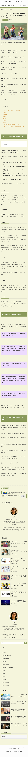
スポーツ (5, 661)
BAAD (4, 112)
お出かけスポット (7, 655)
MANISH (5, 120)
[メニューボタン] (1, 2)
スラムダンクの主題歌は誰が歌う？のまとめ (13, 126)
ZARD (4, 122)
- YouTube (4, 144)
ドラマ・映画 (6, 488)
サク (14, 517)
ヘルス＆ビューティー (8, 667)
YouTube (5, 652)
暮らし (4, 676)
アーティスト (6, 658)
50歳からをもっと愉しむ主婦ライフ (14, 1)
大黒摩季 (5, 114)
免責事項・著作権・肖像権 (14, 748)
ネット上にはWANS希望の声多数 (11, 124)
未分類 (4, 679)
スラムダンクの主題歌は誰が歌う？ (11, 110)
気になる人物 (6, 682)
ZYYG (4, 118)
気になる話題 (6, 685)
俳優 (4, 670)
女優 (4, 673)
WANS (4, 116)
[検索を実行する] (25, 643)
